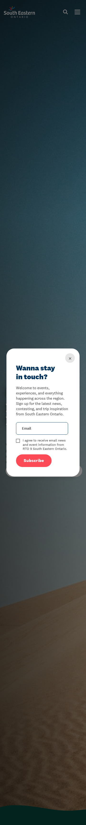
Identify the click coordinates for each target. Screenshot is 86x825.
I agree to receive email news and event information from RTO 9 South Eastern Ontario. (45, 444)
